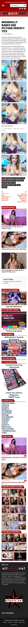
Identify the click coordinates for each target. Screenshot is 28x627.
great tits (21, 178)
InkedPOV (5, 421)
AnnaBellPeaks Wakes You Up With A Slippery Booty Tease (21, 198)
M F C (14, 180)
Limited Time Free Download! (14, 366)
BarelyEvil (5, 407)
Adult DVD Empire (8, 403)
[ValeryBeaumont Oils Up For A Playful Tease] (14, 217)
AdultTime (5, 405)
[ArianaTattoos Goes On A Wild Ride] (14, 240)
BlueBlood (5, 409)
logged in (13, 281)
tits (19, 184)
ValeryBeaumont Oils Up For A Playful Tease (12, 227)
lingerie (8, 180)
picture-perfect (6, 184)
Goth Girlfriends (7, 417)
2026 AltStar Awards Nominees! (14, 338)
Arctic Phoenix (8, 34)
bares (7, 178)
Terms (16, 622)
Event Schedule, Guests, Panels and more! (14, 329)
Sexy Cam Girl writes (7, 126)
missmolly (20, 180)
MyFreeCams (6, 427)
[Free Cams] (14, 81)
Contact (10, 622)
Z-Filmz (4, 433)
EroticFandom (7, 413)
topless (4, 187)
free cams (14, 178)
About (5, 622)
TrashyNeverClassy (8, 431)
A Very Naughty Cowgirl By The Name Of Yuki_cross (13, 271)
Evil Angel (5, 415)
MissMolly (4, 39)
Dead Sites (22, 622)
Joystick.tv (5, 425)
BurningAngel (7, 411)
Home (3, 18)
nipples (4, 182)
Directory (14, 624)
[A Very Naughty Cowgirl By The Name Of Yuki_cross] (14, 261)
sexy (14, 184)
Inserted (5, 423)
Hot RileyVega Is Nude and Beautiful (6, 197)
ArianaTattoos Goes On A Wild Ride (14, 249)
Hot (3, 180)
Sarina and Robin (8, 429)
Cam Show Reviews (9, 18)
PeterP (5, 460)
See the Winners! (14, 306)
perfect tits (11, 182)
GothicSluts (6, 419)
